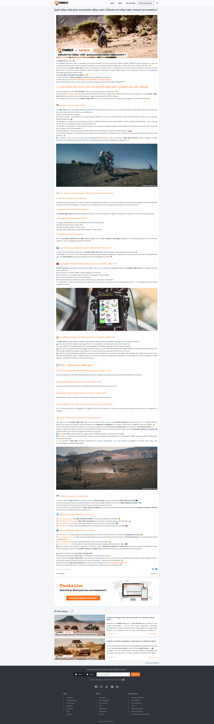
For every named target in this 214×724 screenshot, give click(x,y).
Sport (113, 3)
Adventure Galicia (64, 523)
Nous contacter (136, 703)
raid (143, 422)
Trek (67, 711)
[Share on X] (153, 569)
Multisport (69, 706)
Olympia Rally (63, 535)
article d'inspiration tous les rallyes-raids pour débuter (91, 80)
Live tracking (135, 700)
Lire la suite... (153, 634)
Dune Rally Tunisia (64, 542)
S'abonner (135, 674)
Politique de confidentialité (140, 714)
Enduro (101, 714)
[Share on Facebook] (156, 569)
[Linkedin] (117, 686)
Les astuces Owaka (151, 663)
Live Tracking (130, 3)
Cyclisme (69, 714)
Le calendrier (70, 703)
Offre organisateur (145, 3)
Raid (100, 706)
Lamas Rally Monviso (65, 519)
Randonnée (103, 711)
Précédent (61, 573)
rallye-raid (73, 94)
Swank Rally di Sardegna (66, 521)
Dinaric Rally (62, 526)
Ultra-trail (69, 709)
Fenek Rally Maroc (64, 544)
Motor (120, 3)
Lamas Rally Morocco (65, 537)
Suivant (153, 573)
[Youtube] (112, 686)
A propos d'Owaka (137, 698)
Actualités (69, 698)
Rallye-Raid (102, 709)
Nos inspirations (71, 700)
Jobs (133, 706)
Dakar (106, 138)
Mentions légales (137, 711)
